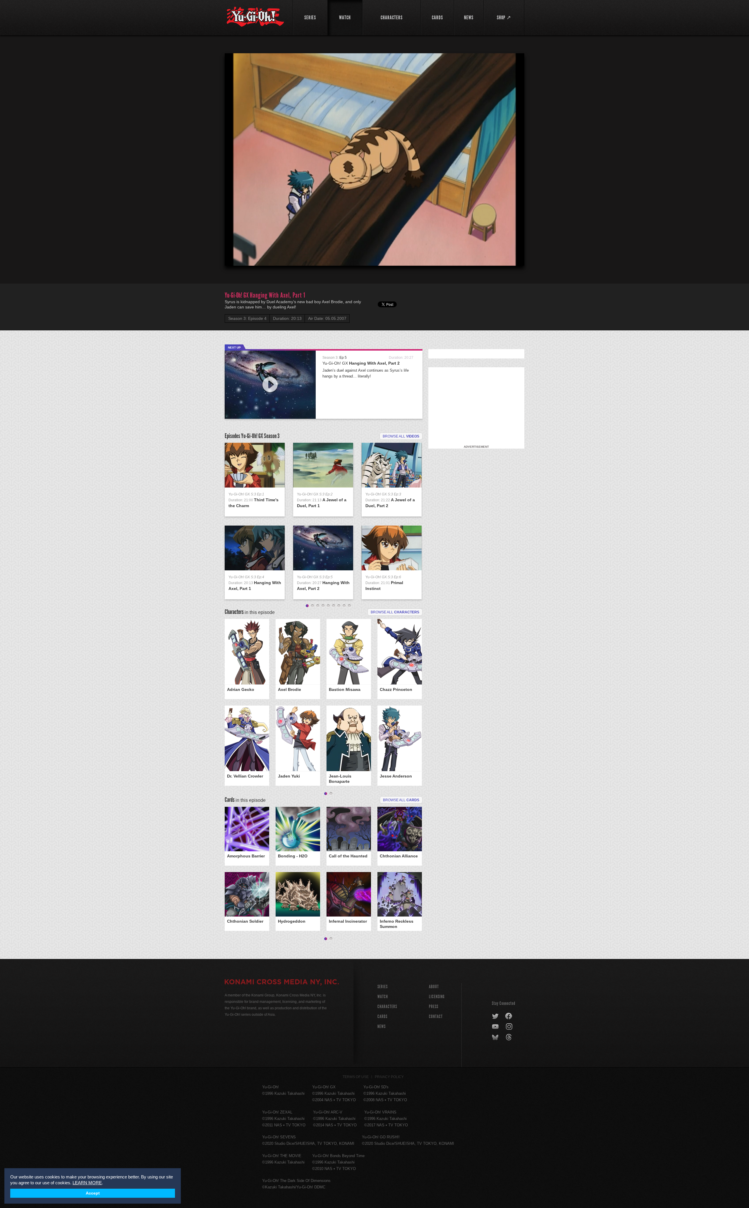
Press (433, 1006)
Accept (93, 1193)
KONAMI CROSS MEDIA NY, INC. (282, 983)
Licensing (437, 996)
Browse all (401, 436)
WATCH (382, 996)
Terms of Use (356, 1077)
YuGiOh (255, 17)
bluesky (495, 1037)
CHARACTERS (387, 1006)
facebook (509, 1016)
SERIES (382, 986)
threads (509, 1037)
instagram (509, 1026)
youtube (495, 1026)
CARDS (382, 1016)
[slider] (374, 247)
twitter (495, 1016)
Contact (436, 1016)
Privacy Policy (389, 1077)
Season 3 (271, 436)
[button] (376, 160)
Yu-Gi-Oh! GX (361, 363)
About (434, 986)
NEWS (381, 1026)
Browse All (401, 800)
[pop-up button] (505, 256)
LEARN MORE (87, 1182)
